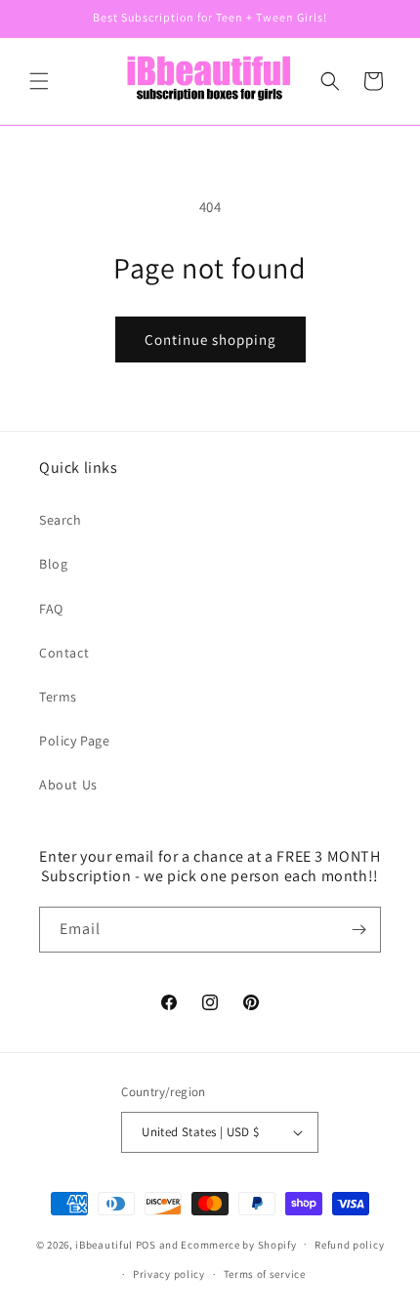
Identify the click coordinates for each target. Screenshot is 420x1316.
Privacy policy (169, 1274)
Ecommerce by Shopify (238, 1244)
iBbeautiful (104, 1244)
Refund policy (349, 1245)
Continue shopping (210, 339)
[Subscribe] (358, 930)
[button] (39, 81)
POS (146, 1244)
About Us (68, 784)
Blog (53, 564)
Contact (64, 652)
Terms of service (265, 1274)
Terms (58, 696)
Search (60, 520)
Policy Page (74, 740)
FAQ (51, 608)
